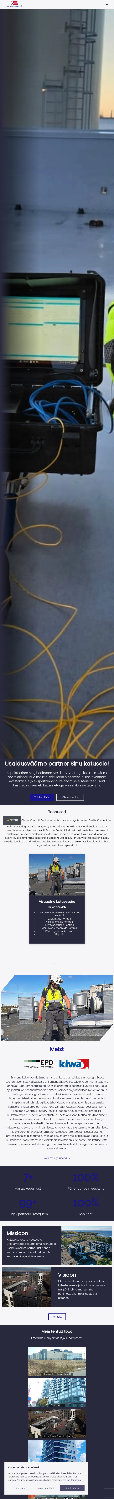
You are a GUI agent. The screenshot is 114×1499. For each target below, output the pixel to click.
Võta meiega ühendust (57, 1158)
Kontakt (57, 1316)
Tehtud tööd (42, 797)
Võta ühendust (70, 797)
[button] (54, 963)
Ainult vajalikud (46, 1488)
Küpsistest (20, 1488)
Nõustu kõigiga (72, 1488)
